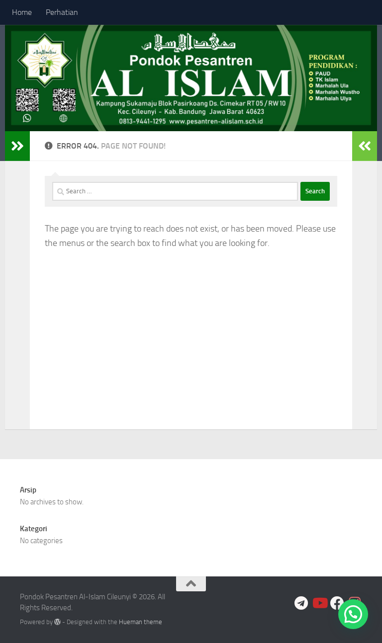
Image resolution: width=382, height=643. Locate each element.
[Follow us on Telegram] (301, 603)
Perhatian (62, 12)
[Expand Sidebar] (17, 146)
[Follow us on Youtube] (319, 603)
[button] (353, 614)
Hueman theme (140, 622)
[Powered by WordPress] (57, 622)
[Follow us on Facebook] (337, 603)
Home (22, 12)
